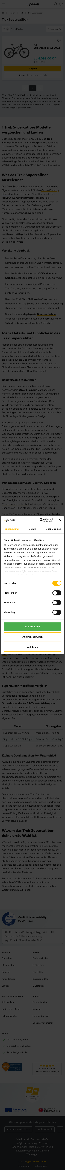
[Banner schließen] (60, 520)
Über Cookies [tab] (53, 529)
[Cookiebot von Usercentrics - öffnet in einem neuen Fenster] (40, 520)
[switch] (56, 592)
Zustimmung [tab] (12, 529)
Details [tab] (32, 529)
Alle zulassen (32, 626)
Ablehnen (32, 647)
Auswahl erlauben (32, 636)
